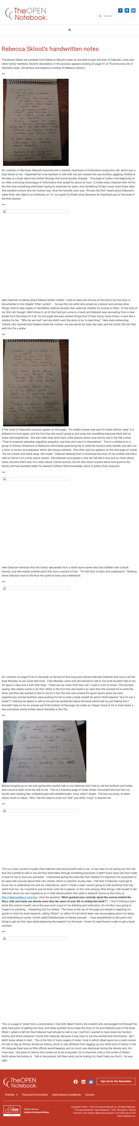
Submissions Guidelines (66, 1094)
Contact (89, 1094)
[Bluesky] (133, 10)
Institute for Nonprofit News (36, 1112)
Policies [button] (9, 1094)
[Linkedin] (83, 1082)
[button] (70, 30)
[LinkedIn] (127, 10)
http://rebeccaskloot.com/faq (19, 897)
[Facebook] (120, 10)
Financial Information (35, 1094)
